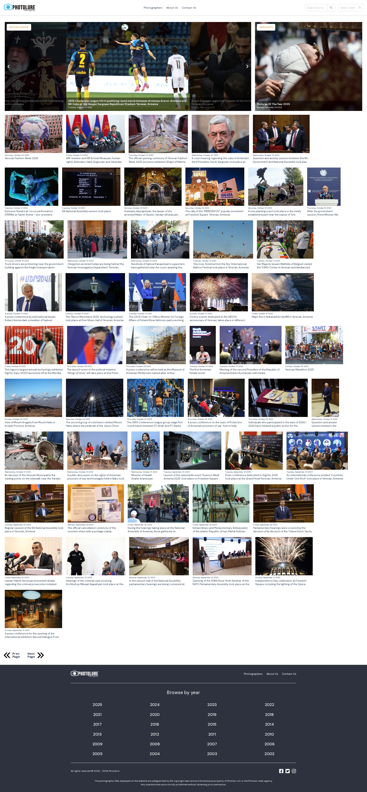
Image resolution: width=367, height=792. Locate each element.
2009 (98, 744)
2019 (212, 714)
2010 (269, 734)
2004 (155, 753)
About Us (172, 7)
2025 (97, 704)
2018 (269, 714)
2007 (212, 744)
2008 (155, 744)
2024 (155, 704)
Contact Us (189, 7)
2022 (269, 704)
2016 (154, 724)
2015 (212, 724)
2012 (155, 734)
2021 (97, 714)
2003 (212, 753)
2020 (155, 714)
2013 (97, 734)
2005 (98, 753)
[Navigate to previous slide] (8, 66)
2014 (269, 724)
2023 (212, 704)
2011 (212, 734)
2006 (270, 744)
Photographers (153, 7)
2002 (269, 753)
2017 (97, 724)
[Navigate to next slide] (247, 66)
